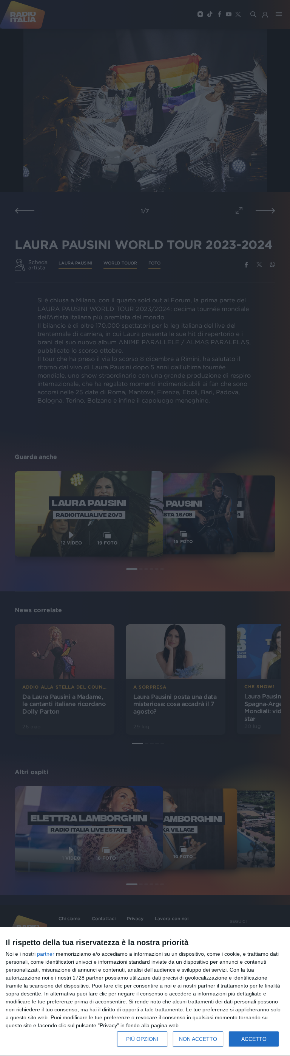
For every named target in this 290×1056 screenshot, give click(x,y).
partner (45, 953)
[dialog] (145, 991)
